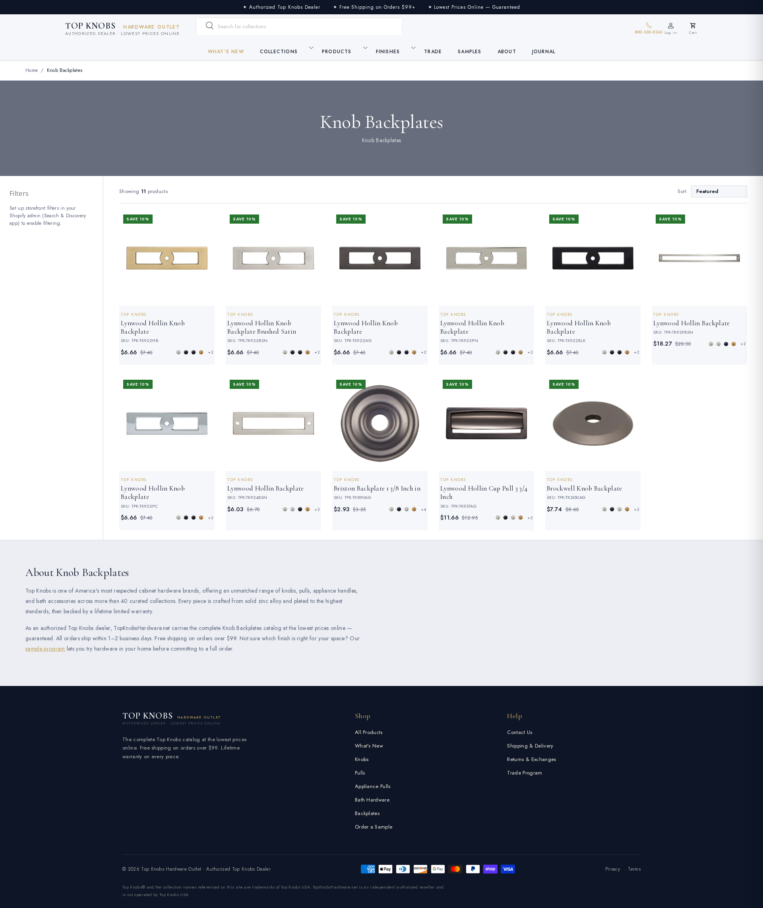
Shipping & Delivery (530, 746)
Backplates (367, 813)
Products (337, 51)
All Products (369, 732)
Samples (469, 51)
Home (31, 70)
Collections (279, 51)
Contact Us (519, 732)
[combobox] (299, 26)
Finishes (388, 51)
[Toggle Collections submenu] (311, 47)
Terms (634, 869)
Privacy (612, 869)
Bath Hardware (372, 800)
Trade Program (524, 773)
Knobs (362, 759)
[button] (693, 28)
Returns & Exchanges (531, 759)
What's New (226, 51)
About (507, 51)
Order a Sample (373, 827)
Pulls (360, 773)
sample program (45, 649)
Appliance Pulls (373, 786)
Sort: (683, 191)
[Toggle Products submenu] (365, 47)
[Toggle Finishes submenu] (413, 47)
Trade (433, 51)
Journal (543, 51)
